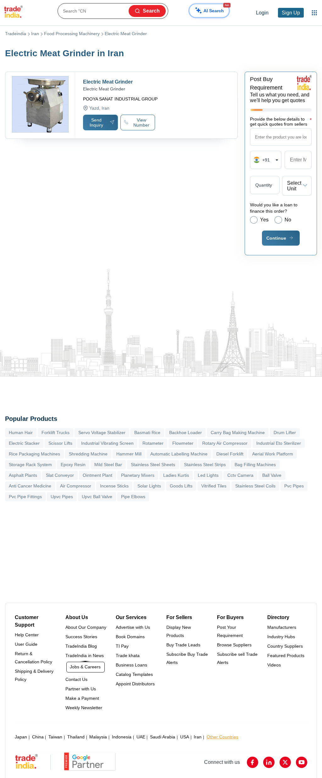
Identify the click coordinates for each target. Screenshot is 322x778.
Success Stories (81, 636)
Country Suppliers (285, 646)
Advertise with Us (133, 627)
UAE (140, 736)
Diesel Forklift (229, 453)
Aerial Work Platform (272, 453)
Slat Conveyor (60, 475)
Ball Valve (271, 475)
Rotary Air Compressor (224, 443)
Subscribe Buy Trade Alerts (187, 658)
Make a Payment (82, 698)
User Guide (26, 644)
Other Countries (222, 736)
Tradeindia (15, 33)
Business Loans (131, 664)
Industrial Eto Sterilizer (278, 443)
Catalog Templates (134, 674)
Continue (276, 238)
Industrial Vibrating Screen (107, 443)
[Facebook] (252, 762)
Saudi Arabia (162, 736)
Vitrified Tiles (213, 485)
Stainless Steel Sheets (153, 464)
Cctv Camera (240, 475)
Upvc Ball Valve (97, 496)
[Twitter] (285, 762)
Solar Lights (149, 485)
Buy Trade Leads (183, 644)
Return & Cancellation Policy (33, 657)
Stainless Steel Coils (255, 485)
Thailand (76, 736)
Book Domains (130, 636)
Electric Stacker (24, 443)
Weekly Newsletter (83, 707)
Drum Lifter (285, 432)
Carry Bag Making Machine (238, 432)
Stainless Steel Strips (205, 464)
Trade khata (128, 655)
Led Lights (208, 475)
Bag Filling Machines (255, 464)
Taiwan (55, 736)
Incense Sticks (114, 485)
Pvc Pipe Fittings (25, 496)
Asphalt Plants (23, 475)
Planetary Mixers (137, 475)
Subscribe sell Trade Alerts (237, 658)
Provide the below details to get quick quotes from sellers (281, 122)
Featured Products (285, 655)
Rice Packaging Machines (34, 453)
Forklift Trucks (55, 432)
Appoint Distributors (135, 683)
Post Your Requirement (230, 631)
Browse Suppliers (234, 644)
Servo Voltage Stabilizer (101, 432)
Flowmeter (182, 443)
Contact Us (76, 679)
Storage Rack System (30, 464)
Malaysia (98, 736)
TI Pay (122, 646)
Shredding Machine (88, 453)
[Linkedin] (268, 762)
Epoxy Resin (73, 464)
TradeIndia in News (84, 655)
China (38, 736)
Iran (35, 33)
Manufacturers (281, 627)
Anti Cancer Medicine (30, 485)
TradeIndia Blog (81, 646)
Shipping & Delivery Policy (34, 675)
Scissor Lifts (60, 443)
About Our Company (85, 627)
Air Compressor (75, 485)
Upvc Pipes (62, 496)
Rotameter (153, 443)
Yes (264, 219)
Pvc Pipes (294, 485)
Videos (274, 664)
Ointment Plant (97, 475)
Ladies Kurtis (176, 475)
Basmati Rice (147, 432)
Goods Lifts (181, 485)
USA (184, 736)
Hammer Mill (129, 453)
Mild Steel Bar (108, 464)
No (288, 219)
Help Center (27, 634)
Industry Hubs (281, 636)
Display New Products (178, 631)
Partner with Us (80, 688)
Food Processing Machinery (72, 33)
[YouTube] (301, 762)
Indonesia (121, 736)
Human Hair (21, 432)
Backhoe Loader (185, 432)
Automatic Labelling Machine (179, 453)
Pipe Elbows (133, 496)
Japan (21, 736)
